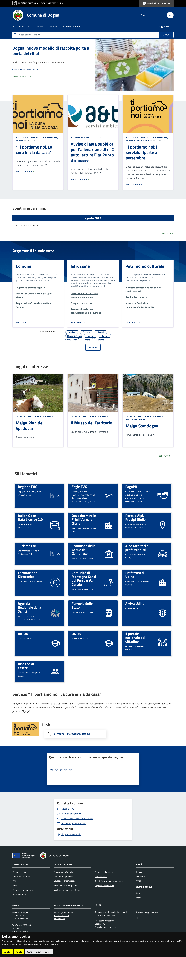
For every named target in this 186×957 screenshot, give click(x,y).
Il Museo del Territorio (91, 423)
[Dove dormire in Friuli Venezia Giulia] (109, 525)
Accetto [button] (7, 951)
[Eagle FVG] (109, 495)
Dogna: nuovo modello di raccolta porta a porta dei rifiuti (50, 51)
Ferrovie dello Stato (82, 605)
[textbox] (92, 770)
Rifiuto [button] (19, 951)
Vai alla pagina (24, 171)
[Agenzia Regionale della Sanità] (55, 613)
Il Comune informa (80, 137)
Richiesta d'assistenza (104, 920)
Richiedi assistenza (71, 813)
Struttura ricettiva (135, 419)
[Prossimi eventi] (170, 218)
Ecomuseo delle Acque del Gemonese (83, 549)
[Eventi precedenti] (15, 218)
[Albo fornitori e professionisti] (162, 553)
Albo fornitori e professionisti (136, 547)
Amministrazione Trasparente (68, 905)
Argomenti (164, 26)
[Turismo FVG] (55, 553)
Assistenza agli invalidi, (27, 137)
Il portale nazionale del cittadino (135, 637)
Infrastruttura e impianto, (150, 416)
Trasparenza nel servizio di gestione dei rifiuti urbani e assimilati (111, 914)
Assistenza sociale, (48, 137)
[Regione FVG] (55, 495)
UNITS (76, 633)
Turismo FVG (27, 545)
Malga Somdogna (142, 426)
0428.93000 (77, 818)
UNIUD (23, 633)
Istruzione (80, 266)
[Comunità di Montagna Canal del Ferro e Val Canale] (109, 582)
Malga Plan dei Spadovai (29, 426)
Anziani (19, 140)
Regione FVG (27, 486)
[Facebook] (153, 15)
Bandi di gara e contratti (64, 912)
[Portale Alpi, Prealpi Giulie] (162, 525)
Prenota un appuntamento (147, 912)
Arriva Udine (134, 603)
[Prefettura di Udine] (162, 582)
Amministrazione (20, 864)
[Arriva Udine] (162, 613)
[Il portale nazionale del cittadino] (162, 643)
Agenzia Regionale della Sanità (29, 607)
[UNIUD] (55, 643)
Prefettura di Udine (135, 574)
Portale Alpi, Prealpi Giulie (135, 517)
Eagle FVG (79, 486)
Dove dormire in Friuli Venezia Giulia (84, 519)
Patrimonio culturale (144, 266)
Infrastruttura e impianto (40, 416)
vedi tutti (93, 347)
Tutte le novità (20, 76)
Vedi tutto (166, 233)
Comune (23, 266)
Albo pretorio (59, 918)
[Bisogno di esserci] (55, 671)
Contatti (16, 905)
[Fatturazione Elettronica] (55, 582)
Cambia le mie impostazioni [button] (38, 951)
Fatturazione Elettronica (27, 574)
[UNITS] (109, 643)
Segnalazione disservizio (105, 927)
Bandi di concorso (61, 915)
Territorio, (21, 416)
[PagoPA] (162, 495)
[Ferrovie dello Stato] (109, 613)
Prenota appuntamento (73, 823)
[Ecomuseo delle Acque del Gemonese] (109, 553)
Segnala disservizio (71, 834)
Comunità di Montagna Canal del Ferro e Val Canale (84, 578)
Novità (139, 864)
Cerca (166, 34)
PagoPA (131, 486)
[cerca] (170, 15)
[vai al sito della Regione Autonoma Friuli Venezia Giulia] (39, 3)
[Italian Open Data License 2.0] (55, 525)
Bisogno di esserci (26, 665)
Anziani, (130, 140)
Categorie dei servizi (63, 864)
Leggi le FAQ (67, 809)
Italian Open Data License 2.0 (30, 517)
